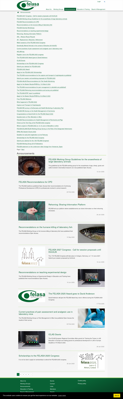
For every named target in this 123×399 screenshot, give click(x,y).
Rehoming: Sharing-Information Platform (29, 34)
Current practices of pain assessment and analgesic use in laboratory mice (39, 49)
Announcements (70, 9)
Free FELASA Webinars (24, 99)
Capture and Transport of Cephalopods (29, 105)
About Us (49, 9)
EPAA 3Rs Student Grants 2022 (26, 132)
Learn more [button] (62, 395)
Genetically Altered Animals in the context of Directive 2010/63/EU (37, 46)
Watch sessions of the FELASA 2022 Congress (31, 43)
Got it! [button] (117, 395)
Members (53, 389)
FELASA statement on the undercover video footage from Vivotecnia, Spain (40, 147)
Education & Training (83, 9)
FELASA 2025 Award (23, 69)
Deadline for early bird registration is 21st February (32, 135)
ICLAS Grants (21, 60)
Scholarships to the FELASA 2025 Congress (30, 63)
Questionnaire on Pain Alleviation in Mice (29, 117)
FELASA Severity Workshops (25, 28)
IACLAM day (20, 51)
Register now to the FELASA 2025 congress (30, 54)
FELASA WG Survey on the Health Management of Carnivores (36, 111)
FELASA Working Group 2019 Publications (30, 144)
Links (51, 386)
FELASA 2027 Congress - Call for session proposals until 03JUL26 (37, 16)
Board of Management (98, 9)
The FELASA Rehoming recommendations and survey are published (37, 90)
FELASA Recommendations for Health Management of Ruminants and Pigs (40, 120)
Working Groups (58, 9)
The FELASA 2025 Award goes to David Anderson (32, 57)
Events (52, 381)
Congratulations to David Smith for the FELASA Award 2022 (35, 114)
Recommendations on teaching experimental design (32, 31)
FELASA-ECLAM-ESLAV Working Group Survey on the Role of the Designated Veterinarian (44, 129)
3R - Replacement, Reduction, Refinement (30, 40)
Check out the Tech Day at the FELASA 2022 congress (33, 123)
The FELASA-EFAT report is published (28, 93)
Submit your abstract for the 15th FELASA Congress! (33, 141)
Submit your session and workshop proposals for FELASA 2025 (36, 78)
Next (23, 149)
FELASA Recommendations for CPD (28, 22)
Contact (52, 384)
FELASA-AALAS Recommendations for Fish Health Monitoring (36, 81)
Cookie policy (82, 381)
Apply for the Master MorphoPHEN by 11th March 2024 (33, 84)
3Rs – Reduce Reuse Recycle (26, 37)
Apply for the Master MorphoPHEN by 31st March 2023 (33, 96)
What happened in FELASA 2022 (27, 102)
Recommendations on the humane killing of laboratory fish (34, 25)
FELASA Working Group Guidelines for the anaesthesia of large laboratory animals (42, 19)
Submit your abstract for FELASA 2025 (28, 66)
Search (52, 392)
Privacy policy (82, 383)
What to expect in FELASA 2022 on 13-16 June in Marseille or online (38, 126)
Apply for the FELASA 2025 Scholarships (29, 72)
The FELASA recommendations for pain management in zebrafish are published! (41, 87)
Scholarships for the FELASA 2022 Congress (30, 138)
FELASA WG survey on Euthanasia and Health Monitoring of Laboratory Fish (40, 108)
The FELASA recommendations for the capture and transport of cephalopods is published (44, 75)
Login (99, 1)
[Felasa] (28, 5)
